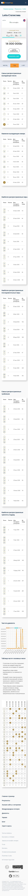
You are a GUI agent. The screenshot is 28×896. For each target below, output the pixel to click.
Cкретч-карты (7, 826)
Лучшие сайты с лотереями (11, 805)
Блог (3, 822)
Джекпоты (5, 813)
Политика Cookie (7, 855)
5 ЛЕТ (23, 65)
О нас (3, 844)
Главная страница (8, 9)
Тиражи (4, 817)
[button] (25, 2)
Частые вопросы (7, 833)
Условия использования (9, 852)
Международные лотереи (11, 809)
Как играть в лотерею (8, 837)
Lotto (24, 9)
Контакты (4, 848)
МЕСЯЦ (5, 65)
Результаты (18, 9)
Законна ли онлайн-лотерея (10, 840)
